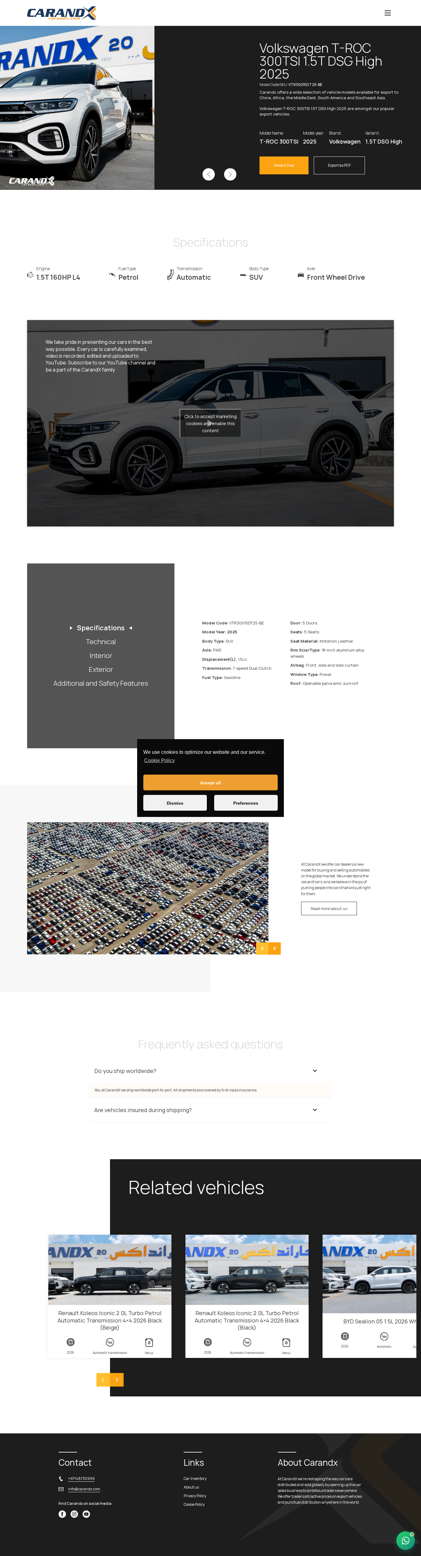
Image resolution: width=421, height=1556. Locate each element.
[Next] (117, 1380)
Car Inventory (195, 1478)
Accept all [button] (210, 782)
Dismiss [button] (175, 802)
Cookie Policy (159, 760)
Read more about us (329, 908)
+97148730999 (81, 1478)
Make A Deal (284, 165)
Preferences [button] (245, 802)
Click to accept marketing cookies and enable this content (210, 423)
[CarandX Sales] (405, 1540)
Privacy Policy (195, 1495)
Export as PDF (339, 165)
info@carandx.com (84, 1489)
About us (191, 1487)
